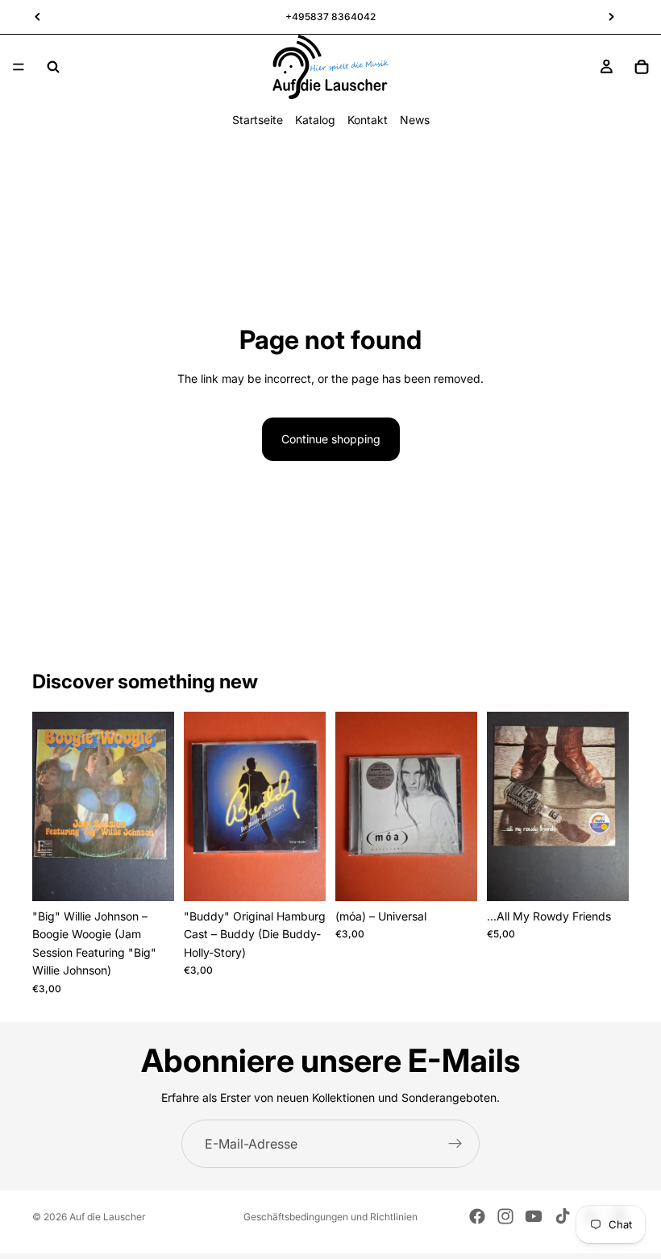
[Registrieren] (455, 1144)
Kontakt (367, 120)
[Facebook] (477, 1216)
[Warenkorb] (641, 67)
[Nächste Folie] (156, 807)
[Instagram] (505, 1216)
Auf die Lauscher (107, 1217)
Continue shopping (330, 439)
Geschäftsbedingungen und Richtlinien (330, 1217)
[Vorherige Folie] (50, 807)
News (415, 120)
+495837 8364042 (330, 16)
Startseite (257, 120)
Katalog (315, 120)
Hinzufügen (163, 876)
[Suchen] (53, 67)
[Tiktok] (562, 1216)
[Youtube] (533, 1216)
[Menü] (18, 66)
